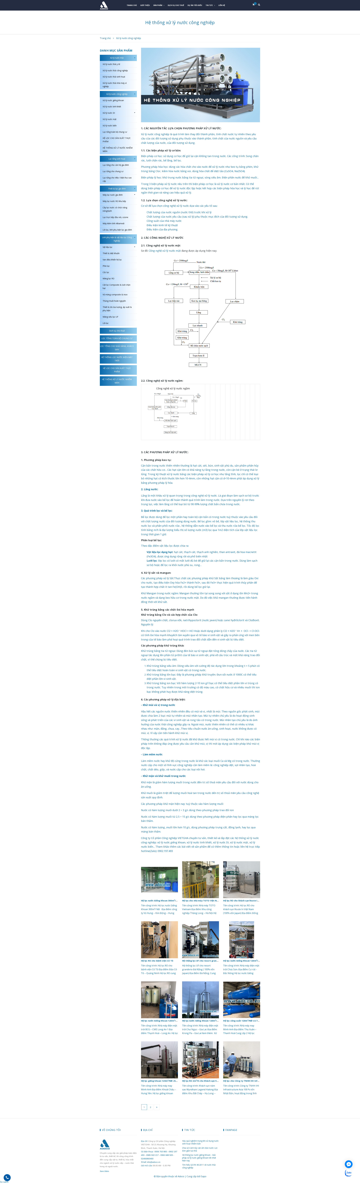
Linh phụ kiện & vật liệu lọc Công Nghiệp (117, 239)
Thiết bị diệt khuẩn (111, 253)
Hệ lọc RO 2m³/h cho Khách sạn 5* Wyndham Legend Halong (214, 1080)
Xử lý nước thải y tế (111, 64)
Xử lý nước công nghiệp (117, 94)
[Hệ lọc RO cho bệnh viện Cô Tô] (159, 939)
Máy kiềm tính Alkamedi (113, 223)
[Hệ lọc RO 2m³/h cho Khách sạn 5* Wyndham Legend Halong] (200, 1059)
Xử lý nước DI (109, 113)
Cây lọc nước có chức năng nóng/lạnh (115, 209)
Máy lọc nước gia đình (113, 194)
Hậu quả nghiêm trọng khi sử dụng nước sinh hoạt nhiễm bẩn (200, 1142)
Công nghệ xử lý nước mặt (165, 250)
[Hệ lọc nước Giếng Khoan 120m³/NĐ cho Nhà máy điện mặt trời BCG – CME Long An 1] (159, 999)
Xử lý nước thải (117, 57)
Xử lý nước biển (110, 125)
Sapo (203, 1176)
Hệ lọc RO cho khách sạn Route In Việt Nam (246, 900)
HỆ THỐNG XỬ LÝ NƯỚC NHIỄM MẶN (117, 149)
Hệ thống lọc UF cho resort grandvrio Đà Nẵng (207, 960)
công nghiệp (161, 134)
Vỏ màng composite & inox (115, 294)
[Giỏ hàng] (254, 5)
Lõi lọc (106, 323)
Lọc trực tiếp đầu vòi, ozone (115, 217)
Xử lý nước (147, 134)
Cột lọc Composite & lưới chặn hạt (116, 286)
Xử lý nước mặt (109, 119)
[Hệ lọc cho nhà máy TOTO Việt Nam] (200, 879)
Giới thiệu (145, 5)
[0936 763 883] (7, 1177)
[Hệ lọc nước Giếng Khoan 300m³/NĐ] (159, 879)
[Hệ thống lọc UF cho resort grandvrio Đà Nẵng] (200, 939)
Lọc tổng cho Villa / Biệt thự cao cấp (117, 179)
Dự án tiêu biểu (195, 5)
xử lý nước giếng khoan (171, 842)
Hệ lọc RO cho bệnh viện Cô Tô (157, 960)
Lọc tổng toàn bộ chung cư (115, 132)
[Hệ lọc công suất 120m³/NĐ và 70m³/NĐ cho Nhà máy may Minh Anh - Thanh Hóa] (241, 999)
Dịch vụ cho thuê (176, 5)
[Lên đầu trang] (356, 1165)
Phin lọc (106, 266)
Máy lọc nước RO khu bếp (114, 201)
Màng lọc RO (108, 278)
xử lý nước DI (221, 842)
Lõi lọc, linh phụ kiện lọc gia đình (117, 229)
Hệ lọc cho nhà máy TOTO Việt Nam (201, 900)
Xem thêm (104, 1171)
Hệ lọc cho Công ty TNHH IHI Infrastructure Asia (249, 1080)
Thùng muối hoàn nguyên (114, 301)
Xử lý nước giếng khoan (113, 100)
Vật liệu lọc (107, 247)
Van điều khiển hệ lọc (112, 259)
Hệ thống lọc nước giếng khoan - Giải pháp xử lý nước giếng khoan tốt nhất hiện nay (199, 1158)
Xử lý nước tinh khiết (112, 106)
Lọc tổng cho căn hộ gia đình (116, 165)
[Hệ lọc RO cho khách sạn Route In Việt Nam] (241, 879)
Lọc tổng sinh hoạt (116, 158)
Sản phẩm (157, 5)
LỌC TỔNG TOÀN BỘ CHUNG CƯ (116, 338)
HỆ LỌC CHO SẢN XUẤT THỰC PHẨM (117, 140)
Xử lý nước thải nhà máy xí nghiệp (115, 85)
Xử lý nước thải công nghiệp (115, 70)
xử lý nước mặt (239, 842)
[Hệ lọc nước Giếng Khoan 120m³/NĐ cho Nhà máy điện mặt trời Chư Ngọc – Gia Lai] (200, 999)
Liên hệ (221, 5)
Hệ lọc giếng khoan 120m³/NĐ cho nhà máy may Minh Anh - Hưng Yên (178, 1080)
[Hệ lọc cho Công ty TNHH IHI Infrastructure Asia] (241, 1059)
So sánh (4, 1181)
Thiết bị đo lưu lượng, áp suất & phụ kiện (117, 309)
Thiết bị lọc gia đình (117, 188)
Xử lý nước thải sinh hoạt (114, 76)
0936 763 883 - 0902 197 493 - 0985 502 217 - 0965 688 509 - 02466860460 (159, 1155)
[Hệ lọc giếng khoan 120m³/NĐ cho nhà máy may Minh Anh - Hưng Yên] (159, 1059)
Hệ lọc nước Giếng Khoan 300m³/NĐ (160, 900)
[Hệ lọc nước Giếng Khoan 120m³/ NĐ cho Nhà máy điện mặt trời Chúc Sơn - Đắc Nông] (241, 939)
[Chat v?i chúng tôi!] (349, 1164)
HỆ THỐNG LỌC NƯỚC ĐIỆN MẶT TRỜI (117, 359)
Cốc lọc (106, 272)
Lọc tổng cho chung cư (113, 171)
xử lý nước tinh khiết (199, 842)
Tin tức (209, 5)
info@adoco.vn (153, 1162)
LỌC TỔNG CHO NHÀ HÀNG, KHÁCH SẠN (117, 348)
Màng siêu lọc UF (110, 316)
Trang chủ (132, 5)
